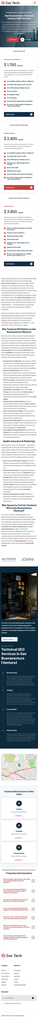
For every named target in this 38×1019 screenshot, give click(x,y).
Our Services (13, 39)
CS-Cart (16, 982)
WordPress (17, 976)
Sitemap (3, 982)
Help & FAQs (4, 979)
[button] (19, 765)
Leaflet (19, 779)
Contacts (3, 985)
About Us (3, 970)
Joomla (16, 979)
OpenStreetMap (26, 779)
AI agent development (20, 985)
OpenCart (16, 973)
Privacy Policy (5, 976)
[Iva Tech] (10, 3)
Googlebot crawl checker (11, 315)
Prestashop (17, 970)
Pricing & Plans (5, 973)
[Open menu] (35, 3)
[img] (19, 767)
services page (5, 543)
